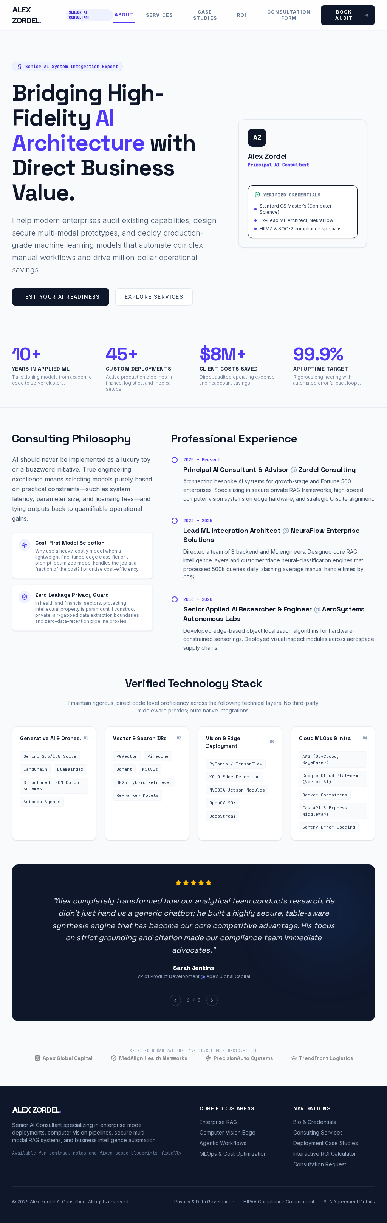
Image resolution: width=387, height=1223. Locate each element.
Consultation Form (289, 15)
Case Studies (205, 15)
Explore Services (154, 296)
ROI (242, 15)
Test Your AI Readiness (60, 296)
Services (159, 15)
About (124, 14)
